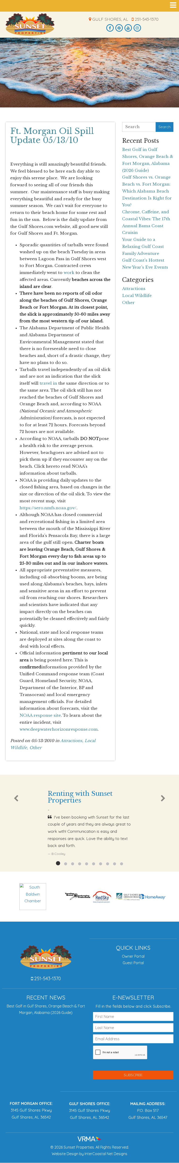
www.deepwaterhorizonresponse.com (59, 729)
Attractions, (71, 740)
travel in (48, 383)
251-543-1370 (146, 19)
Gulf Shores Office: (89, 1103)
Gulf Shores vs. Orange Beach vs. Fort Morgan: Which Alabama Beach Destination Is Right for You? (147, 191)
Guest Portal (133, 962)
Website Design (65, 1153)
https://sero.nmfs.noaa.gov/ (48, 508)
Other (35, 747)
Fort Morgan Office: (31, 1103)
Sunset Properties (30, 24)
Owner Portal (133, 956)
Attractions (133, 288)
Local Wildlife (137, 295)
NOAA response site (40, 715)
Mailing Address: (147, 1103)
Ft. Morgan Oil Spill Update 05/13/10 (52, 135)
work (69, 272)
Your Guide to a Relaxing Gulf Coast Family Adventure (143, 246)
